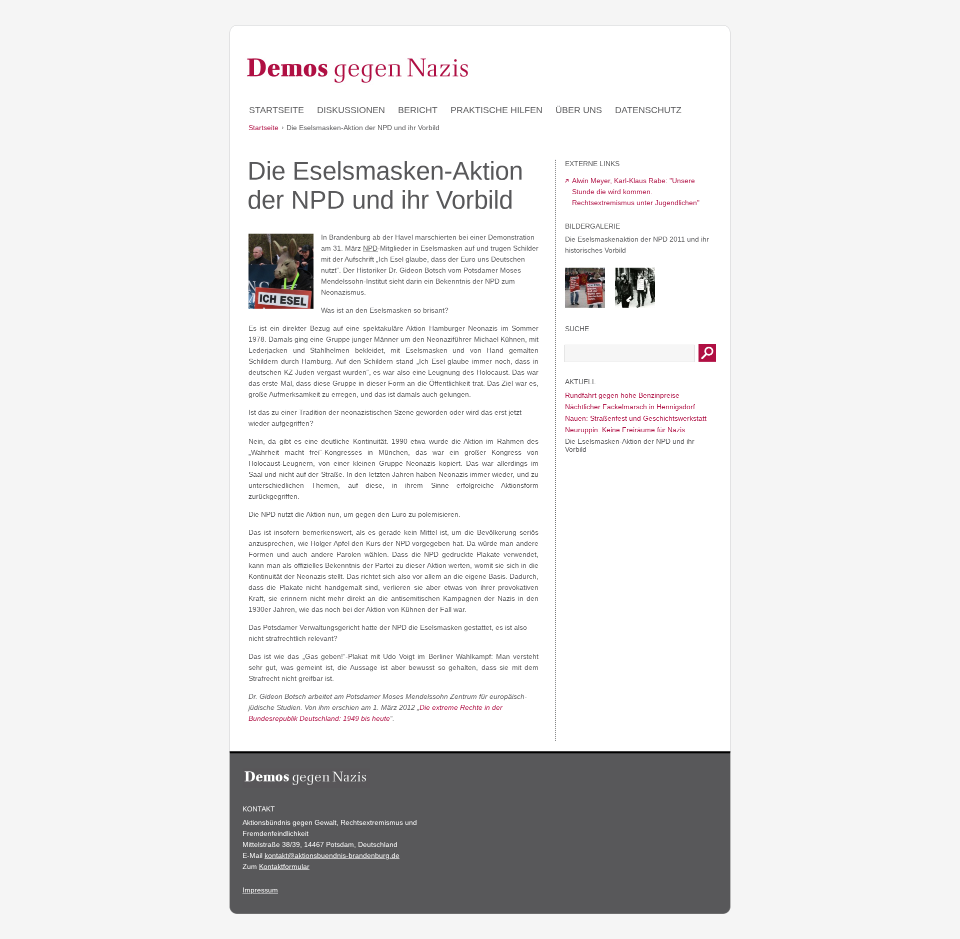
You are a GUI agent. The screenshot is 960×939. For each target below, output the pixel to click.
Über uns (579, 110)
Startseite (276, 110)
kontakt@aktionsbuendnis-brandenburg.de (332, 855)
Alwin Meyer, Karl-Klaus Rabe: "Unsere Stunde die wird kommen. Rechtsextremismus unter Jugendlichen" (636, 192)
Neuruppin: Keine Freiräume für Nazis (625, 430)
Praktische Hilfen (496, 110)
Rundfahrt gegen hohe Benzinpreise (622, 395)
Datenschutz (648, 110)
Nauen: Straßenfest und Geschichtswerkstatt (635, 418)
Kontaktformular (284, 866)
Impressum (260, 890)
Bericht (418, 110)
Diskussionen (351, 110)
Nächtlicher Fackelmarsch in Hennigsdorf (630, 407)
